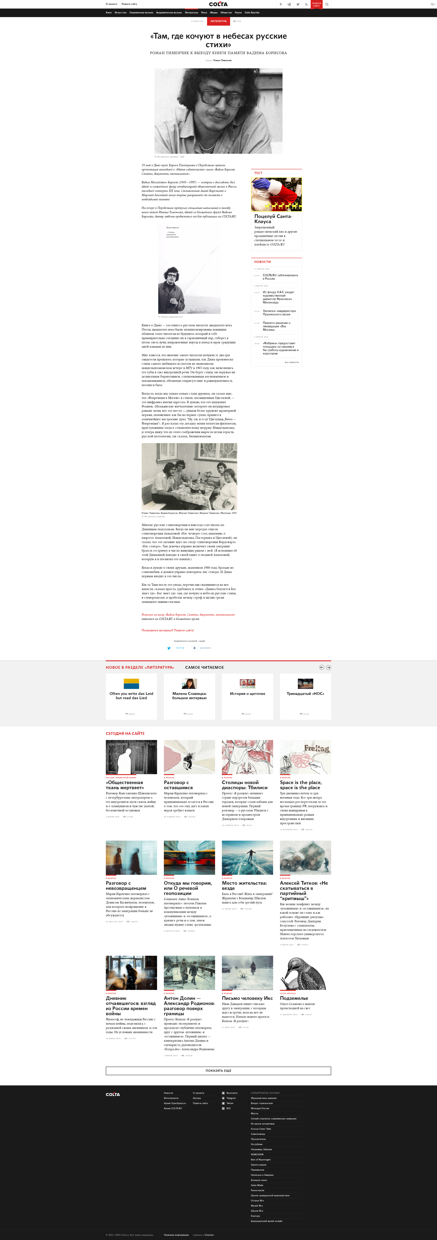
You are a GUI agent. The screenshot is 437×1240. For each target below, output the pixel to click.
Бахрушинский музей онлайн (267, 1221)
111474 (132, 1038)
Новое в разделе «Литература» (140, 668)
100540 (309, 830)
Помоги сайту (129, 4)
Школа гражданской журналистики (270, 1195)
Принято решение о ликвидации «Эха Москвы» (276, 326)
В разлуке (169, 778)
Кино (109, 12)
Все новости (292, 362)
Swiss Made (257, 1185)
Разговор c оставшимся (178, 785)
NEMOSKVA (257, 1154)
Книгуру (255, 1216)
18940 (132, 714)
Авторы (197, 1098)
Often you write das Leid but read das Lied (131, 696)
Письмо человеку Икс (247, 998)
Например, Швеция (261, 1149)
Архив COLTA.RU (173, 1108)
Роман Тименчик (222, 60)
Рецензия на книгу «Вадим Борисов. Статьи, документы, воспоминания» (188, 614)
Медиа (213, 12)
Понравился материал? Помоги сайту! (168, 630)
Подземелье (294, 998)
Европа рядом (258, 1165)
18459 (248, 714)
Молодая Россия (260, 1108)
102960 (191, 817)
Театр (204, 12)
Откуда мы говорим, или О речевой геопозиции (188, 888)
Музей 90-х (257, 1206)
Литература (191, 12)
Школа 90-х (257, 1211)
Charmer (209, 1235)
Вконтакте (232, 1093)
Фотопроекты (171, 1098)
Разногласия (257, 1190)
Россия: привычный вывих (121, 778)
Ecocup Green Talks (261, 1129)
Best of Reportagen (261, 1160)
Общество (226, 12)
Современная (141, 12)
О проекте (111, 4)
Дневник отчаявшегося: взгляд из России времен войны (131, 1006)
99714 (249, 825)
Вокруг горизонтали (262, 1103)
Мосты (254, 1113)
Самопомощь (258, 1134)
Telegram (231, 1098)
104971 (304, 945)
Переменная (257, 1170)
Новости (168, 1093)
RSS (229, 1108)
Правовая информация (176, 1235)
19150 (306, 714)
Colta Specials (252, 12)
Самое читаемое (204, 668)
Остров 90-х (257, 1201)
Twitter (230, 1103)
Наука (238, 12)
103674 (134, 922)
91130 (246, 1027)
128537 (308, 1015)
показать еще (218, 1070)
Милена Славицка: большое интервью (189, 696)
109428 (189, 1056)
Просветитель (258, 1139)
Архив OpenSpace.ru (175, 1103)
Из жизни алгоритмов (262, 1124)
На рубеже (257, 1144)
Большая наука (259, 1180)
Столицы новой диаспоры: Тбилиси (244, 785)
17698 (130, 817)
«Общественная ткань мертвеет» (125, 785)
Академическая (169, 12)
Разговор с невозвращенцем (126, 886)
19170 (190, 714)
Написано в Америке (262, 1175)
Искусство (120, 12)
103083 (191, 931)
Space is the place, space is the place (301, 785)
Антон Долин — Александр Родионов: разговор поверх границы (189, 1006)
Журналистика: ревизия (264, 1098)
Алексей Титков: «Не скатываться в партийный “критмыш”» (304, 891)
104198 (248, 909)
